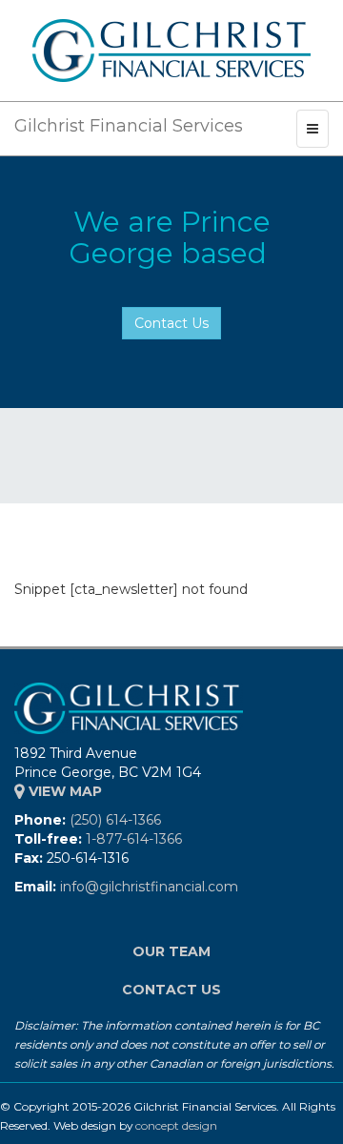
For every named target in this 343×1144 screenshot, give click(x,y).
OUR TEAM (171, 951)
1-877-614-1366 (134, 839)
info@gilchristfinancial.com (149, 886)
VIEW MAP (63, 791)
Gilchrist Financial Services (128, 125)
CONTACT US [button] (171, 989)
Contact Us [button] (171, 323)
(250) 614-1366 (115, 819)
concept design (176, 1125)
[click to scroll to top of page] (317, 1118)
